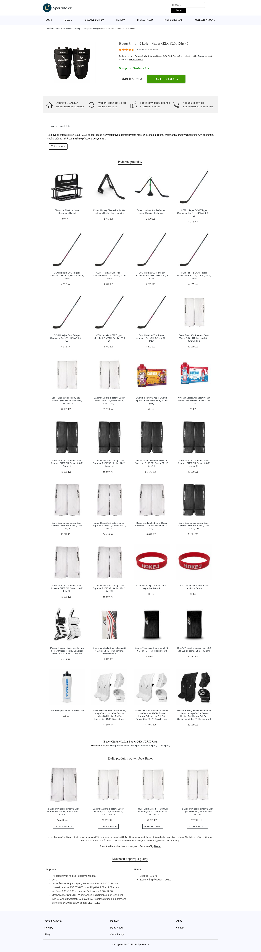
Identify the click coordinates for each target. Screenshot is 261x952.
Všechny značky (53, 920)
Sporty (77, 29)
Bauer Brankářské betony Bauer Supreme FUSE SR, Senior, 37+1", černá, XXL (194, 526)
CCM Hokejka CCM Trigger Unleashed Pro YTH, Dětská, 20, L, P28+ (109, 338)
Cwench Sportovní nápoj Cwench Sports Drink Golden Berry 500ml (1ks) (152, 401)
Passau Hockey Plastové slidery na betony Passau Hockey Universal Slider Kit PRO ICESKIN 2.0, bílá (67, 651)
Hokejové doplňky (94, 20)
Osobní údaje (117, 934)
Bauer (201, 56)
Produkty (56, 29)
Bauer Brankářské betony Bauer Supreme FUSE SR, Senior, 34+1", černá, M (109, 463)
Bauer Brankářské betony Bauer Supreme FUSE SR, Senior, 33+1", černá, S (67, 463)
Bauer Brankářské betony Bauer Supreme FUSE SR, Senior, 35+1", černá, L (151, 463)
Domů (49, 20)
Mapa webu (116, 927)
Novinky (48, 927)
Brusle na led (145, 20)
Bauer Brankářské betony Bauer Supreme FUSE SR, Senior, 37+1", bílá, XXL (109, 588)
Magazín (114, 920)
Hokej (67, 20)
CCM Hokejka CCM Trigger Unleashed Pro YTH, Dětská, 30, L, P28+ (194, 276)
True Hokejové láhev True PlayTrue (67, 710)
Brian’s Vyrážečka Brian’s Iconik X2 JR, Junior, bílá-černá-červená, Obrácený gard (109, 651)
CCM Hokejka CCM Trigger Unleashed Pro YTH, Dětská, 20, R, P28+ (109, 276)
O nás (179, 920)
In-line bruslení (173, 20)
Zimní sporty (87, 29)
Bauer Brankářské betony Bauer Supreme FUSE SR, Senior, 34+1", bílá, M (109, 526)
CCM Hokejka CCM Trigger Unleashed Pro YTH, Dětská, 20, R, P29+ (152, 276)
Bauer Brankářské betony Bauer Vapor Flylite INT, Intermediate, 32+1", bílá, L (109, 401)
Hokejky (121, 20)
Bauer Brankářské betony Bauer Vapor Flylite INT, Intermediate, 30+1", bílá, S (194, 338)
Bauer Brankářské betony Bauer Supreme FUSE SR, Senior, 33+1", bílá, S (67, 526)
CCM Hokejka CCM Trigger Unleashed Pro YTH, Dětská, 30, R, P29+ (67, 276)
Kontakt (180, 927)
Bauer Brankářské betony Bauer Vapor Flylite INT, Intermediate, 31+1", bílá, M (67, 401)
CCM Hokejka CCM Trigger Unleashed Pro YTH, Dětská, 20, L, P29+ (151, 338)
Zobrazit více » (136, 59)
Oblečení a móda (204, 20)
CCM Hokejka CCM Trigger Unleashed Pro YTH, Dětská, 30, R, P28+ (194, 213)
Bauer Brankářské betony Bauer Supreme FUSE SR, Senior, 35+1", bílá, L (151, 526)
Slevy (47, 934)
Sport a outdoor (67, 29)
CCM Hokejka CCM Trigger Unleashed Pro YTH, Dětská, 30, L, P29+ (67, 338)
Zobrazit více (58, 146)
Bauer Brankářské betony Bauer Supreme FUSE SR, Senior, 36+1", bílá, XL (67, 588)
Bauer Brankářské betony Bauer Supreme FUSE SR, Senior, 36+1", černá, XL (194, 463)
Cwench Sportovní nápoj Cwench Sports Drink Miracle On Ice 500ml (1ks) (194, 401)
